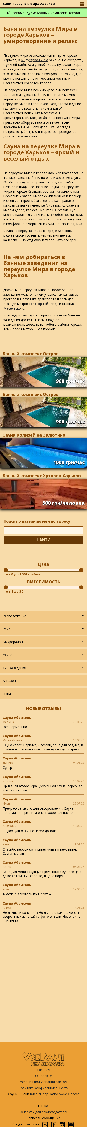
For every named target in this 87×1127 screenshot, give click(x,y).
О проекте (43, 1076)
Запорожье (58, 1094)
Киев (34, 1094)
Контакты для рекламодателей (43, 1112)
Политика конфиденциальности (43, 1088)
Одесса (73, 1094)
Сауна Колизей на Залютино (34, 435)
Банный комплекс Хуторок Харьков (42, 475)
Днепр (43, 1094)
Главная (43, 1070)
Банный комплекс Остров (31, 353)
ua (46, 1106)
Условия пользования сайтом (43, 1082)
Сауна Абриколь (17, 717)
